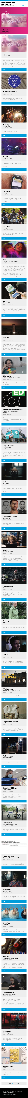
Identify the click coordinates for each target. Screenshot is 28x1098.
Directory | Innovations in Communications (8, 4)
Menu (23, 5)
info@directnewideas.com (8, 1092)
